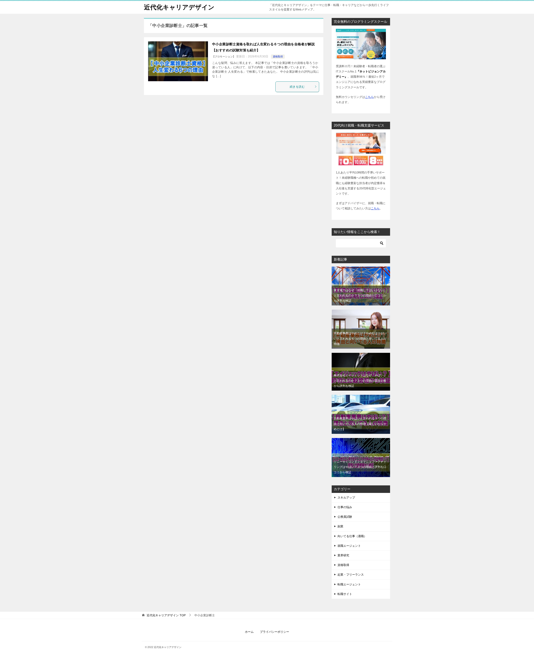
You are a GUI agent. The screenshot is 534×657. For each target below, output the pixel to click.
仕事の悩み (345, 507)
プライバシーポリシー (274, 631)
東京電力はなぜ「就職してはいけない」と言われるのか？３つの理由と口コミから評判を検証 (360, 295)
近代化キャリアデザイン (179, 7)
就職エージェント (349, 545)
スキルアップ (346, 497)
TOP (166, 615)
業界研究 (343, 555)
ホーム (249, 631)
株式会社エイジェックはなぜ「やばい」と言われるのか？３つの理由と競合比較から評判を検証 (360, 380)
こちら (369, 97)
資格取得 (278, 56)
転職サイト (345, 594)
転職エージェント (349, 584)
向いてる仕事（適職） (352, 536)
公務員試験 (345, 516)
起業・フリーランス (351, 574)
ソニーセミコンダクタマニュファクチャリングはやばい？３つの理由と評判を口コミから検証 (360, 467)
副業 (340, 526)
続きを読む (297, 86)
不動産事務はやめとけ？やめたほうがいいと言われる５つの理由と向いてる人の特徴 (360, 338)
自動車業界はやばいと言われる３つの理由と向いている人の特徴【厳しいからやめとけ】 (360, 423)
